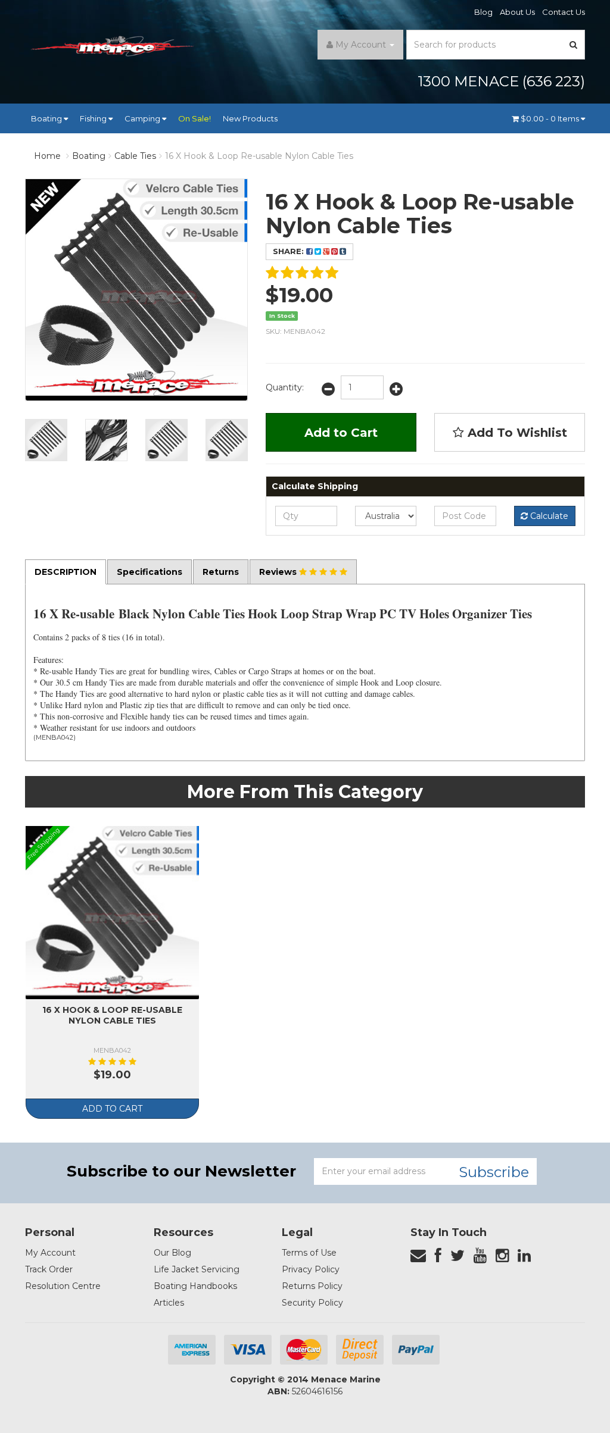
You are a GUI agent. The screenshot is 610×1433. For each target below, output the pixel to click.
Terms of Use (309, 1252)
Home (47, 156)
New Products (250, 118)
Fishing (94, 118)
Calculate (548, 516)
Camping (143, 118)
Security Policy (312, 1302)
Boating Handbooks (195, 1286)
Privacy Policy (311, 1269)
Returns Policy (312, 1286)
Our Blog (172, 1252)
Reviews (279, 572)
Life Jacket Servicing (196, 1269)
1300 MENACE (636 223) (501, 81)
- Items (551, 118)
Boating (47, 118)
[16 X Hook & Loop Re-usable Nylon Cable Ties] (46, 440)
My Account (50, 1252)
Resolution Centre (63, 1286)
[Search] (573, 45)
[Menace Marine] (112, 47)
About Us (517, 12)
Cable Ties (135, 156)
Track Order (49, 1269)
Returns (221, 572)
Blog (483, 12)
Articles (169, 1302)
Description (66, 572)
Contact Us (563, 12)
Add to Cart (341, 432)
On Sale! (194, 118)
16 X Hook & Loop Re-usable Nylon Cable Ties (259, 156)
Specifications (149, 572)
